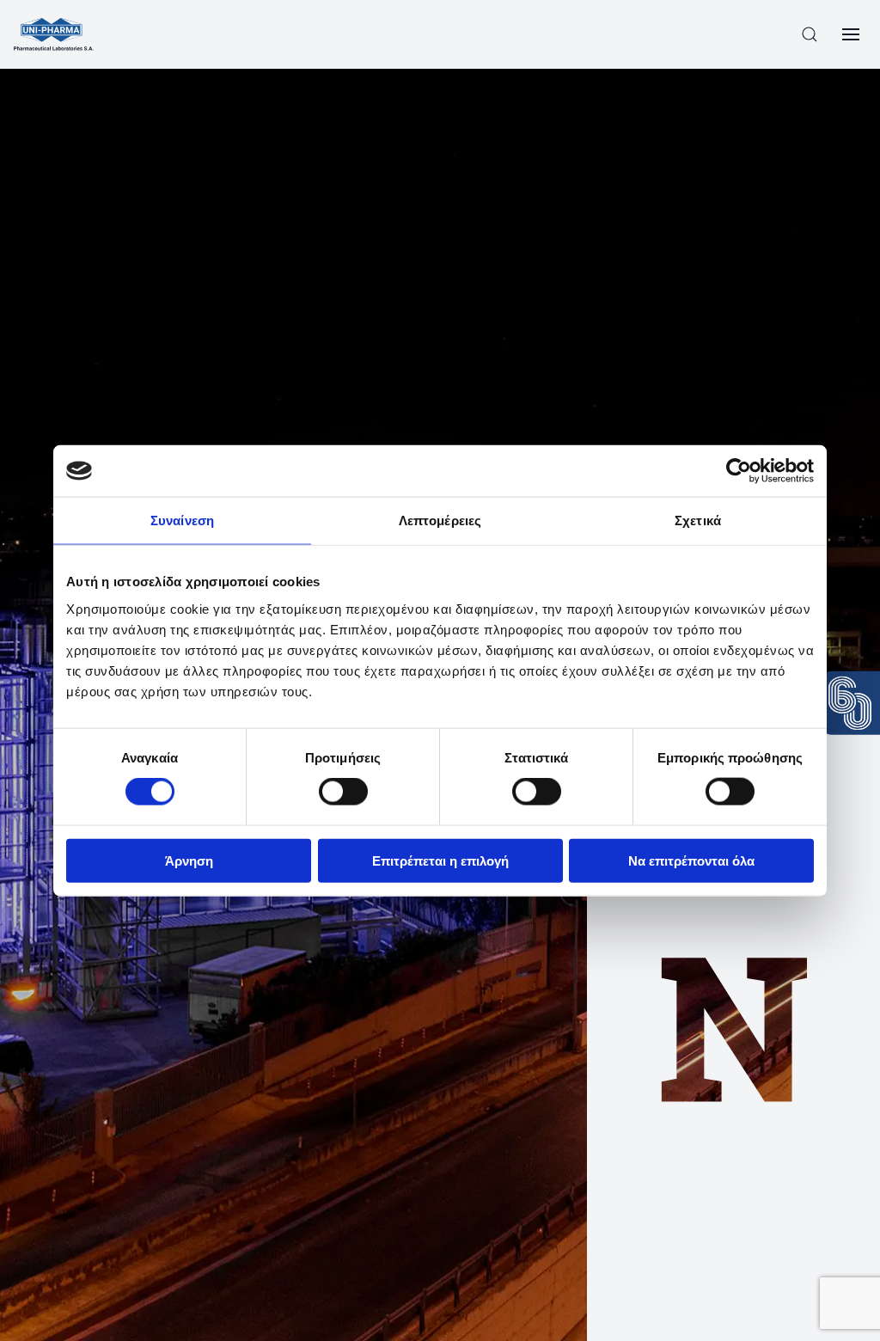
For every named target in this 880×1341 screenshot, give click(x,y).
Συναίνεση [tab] (182, 520)
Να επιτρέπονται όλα (691, 860)
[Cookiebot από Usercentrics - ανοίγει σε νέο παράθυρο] (738, 471)
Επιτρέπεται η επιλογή (440, 860)
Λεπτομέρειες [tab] (440, 520)
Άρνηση (189, 860)
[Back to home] (54, 34)
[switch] (343, 791)
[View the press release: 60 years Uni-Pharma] (850, 703)
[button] (809, 34)
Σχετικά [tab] (698, 520)
